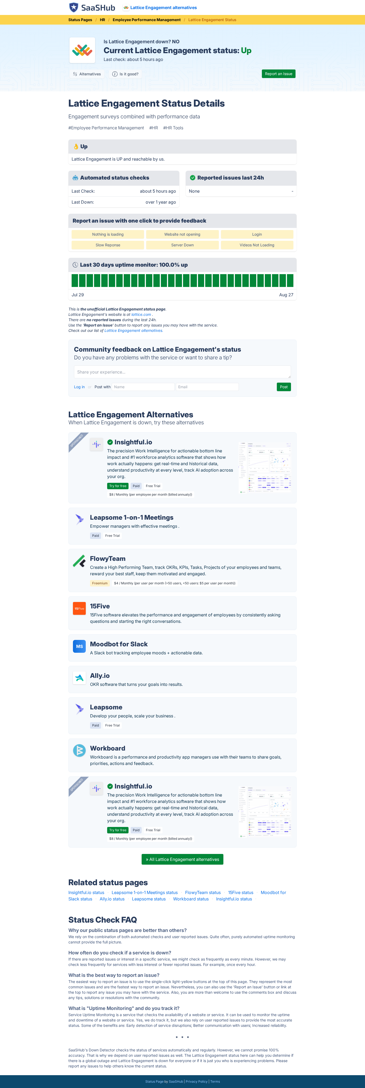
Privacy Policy (197, 1081)
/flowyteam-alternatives (97, 552)
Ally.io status (112, 899)
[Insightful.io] (96, 444)
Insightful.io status (86, 892)
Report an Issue (278, 73)
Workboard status (191, 899)
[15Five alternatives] (79, 608)
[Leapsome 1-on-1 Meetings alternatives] (79, 519)
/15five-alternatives (92, 600)
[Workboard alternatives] (79, 750)
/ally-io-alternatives (92, 669)
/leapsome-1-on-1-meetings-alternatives (113, 511)
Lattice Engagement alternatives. (133, 330)
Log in (80, 386)
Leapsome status (149, 899)
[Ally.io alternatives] (79, 677)
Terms (215, 1081)
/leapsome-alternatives (96, 701)
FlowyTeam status (203, 892)
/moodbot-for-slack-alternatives (105, 637)
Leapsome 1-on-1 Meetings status (145, 892)
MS (79, 646)
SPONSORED (77, 441)
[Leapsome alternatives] (79, 709)
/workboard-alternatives (97, 742)
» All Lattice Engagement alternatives (182, 859)
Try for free (117, 486)
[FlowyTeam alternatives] (79, 560)
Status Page (154, 1081)
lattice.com (141, 314)
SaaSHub (176, 1081)
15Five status (240, 892)
